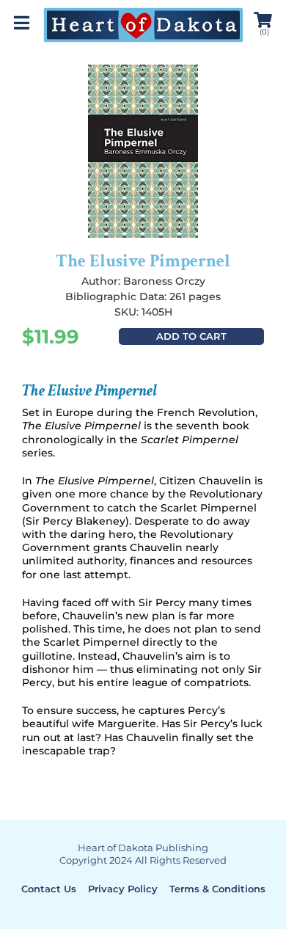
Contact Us (48, 889)
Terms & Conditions (217, 889)
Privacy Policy (123, 889)
